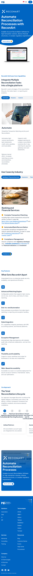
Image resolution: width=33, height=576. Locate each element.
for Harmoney (16, 243)
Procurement (21, 549)
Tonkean (20, 531)
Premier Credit (6, 235)
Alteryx (19, 517)
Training (3, 544)
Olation (19, 528)
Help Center (21, 546)
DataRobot (20, 522)
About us (3, 557)
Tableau (20, 520)
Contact (3, 565)
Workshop (4, 538)
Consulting (4, 541)
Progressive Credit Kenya (11, 233)
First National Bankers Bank (10, 223)
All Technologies (5, 559)
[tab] (5, 97)
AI (1, 517)
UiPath (19, 512)
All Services (4, 562)
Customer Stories (22, 541)
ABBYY (19, 514)
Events (19, 544)
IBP (2, 520)
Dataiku (20, 525)
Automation (4, 512)
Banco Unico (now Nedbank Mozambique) (14, 221)
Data (2, 514)
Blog (19, 538)
